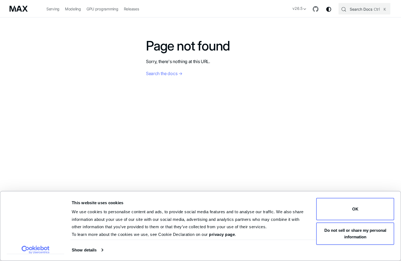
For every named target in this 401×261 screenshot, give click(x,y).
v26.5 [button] (297, 8)
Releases (131, 9)
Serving (52, 9)
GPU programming (102, 9)
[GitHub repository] (315, 9)
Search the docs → (164, 73)
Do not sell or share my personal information (355, 233)
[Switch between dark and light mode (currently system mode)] (328, 9)
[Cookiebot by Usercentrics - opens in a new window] (35, 250)
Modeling (73, 9)
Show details (84, 250)
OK (355, 209)
